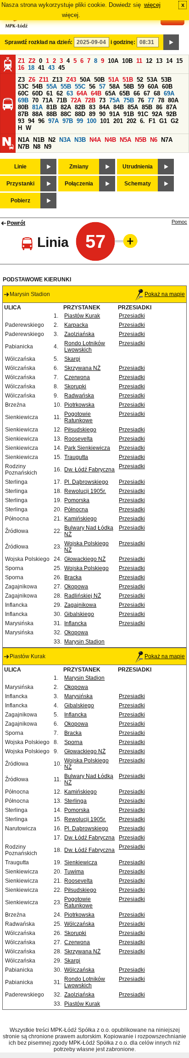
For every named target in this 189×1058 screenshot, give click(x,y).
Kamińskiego (80, 518)
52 (140, 79)
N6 (153, 139)
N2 (52, 139)
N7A (166, 139)
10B (127, 60)
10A (113, 60)
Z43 (71, 79)
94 (31, 121)
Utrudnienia (137, 166)
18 (31, 67)
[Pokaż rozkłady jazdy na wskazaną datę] (171, 42)
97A (53, 121)
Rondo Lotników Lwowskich (84, 346)
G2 (174, 121)
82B (80, 107)
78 (161, 100)
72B (90, 100)
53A (152, 79)
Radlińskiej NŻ (82, 596)
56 (92, 86)
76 (141, 100)
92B (171, 114)
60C (23, 93)
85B (147, 107)
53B (166, 79)
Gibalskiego (79, 614)
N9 (47, 146)
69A (169, 93)
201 (118, 121)
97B (67, 121)
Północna (76, 509)
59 (141, 86)
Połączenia (79, 183)
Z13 (57, 79)
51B (127, 79)
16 (21, 67)
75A (114, 100)
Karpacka (76, 325)
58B (128, 86)
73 (102, 100)
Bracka (73, 577)
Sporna (73, 742)
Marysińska (78, 696)
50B (99, 79)
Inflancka (75, 623)
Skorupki (75, 386)
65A (110, 93)
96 (41, 121)
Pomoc (179, 221)
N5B (140, 139)
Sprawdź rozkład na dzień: (38, 42)
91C (143, 114)
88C (66, 114)
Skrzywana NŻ (82, 368)
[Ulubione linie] (127, 241)
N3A (65, 139)
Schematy (137, 183)
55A (51, 86)
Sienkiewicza (80, 862)
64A (82, 93)
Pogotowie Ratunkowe (78, 417)
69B (23, 100)
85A (133, 107)
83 (92, 107)
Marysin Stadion (84, 641)
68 (157, 93)
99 (80, 121)
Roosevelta (78, 439)
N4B (110, 139)
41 (41, 67)
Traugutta (76, 457)
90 (102, 114)
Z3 (21, 79)
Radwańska (79, 395)
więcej (152, 4)
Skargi (72, 359)
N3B (80, 139)
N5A (125, 139)
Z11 (44, 79)
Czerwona (77, 377)
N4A (95, 139)
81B (51, 107)
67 (147, 93)
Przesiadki (132, 316)
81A (37, 107)
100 (91, 121)
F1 (152, 121)
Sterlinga (75, 801)
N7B (23, 146)
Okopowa (76, 586)
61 (49, 93)
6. (142, 121)
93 (21, 121)
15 (179, 60)
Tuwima (74, 871)
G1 (163, 121)
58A (114, 86)
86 (159, 107)
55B (66, 86)
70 (35, 100)
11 (139, 60)
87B (23, 114)
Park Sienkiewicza (87, 448)
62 (59, 93)
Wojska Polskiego (86, 568)
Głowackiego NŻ (85, 559)
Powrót (16, 223)
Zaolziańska (79, 334)
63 (70, 93)
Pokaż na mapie (165, 294)
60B (167, 86)
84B (118, 107)
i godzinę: (123, 42)
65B (124, 93)
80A (173, 100)
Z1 (21, 60)
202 (131, 121)
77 (151, 100)
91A (114, 114)
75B (128, 100)
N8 (36, 146)
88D (80, 114)
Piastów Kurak (82, 316)
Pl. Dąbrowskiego (86, 482)
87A (171, 107)
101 (105, 121)
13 (159, 60)
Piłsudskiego (80, 429)
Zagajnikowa (80, 605)
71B (61, 100)
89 (92, 114)
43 (51, 67)
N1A (23, 139)
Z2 (31, 60)
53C (23, 86)
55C (80, 86)
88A (37, 114)
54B (37, 86)
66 (136, 93)
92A (157, 114)
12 (149, 60)
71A (47, 100)
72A (76, 100)
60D (37, 93)
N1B (38, 139)
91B (128, 114)
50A (85, 79)
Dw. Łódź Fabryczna (89, 469)
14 (169, 60)
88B (51, 114)
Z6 (31, 79)
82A (66, 107)
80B (23, 107)
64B (96, 93)
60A (153, 86)
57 (102, 86)
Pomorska (76, 500)
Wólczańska (79, 924)
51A (113, 79)
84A (104, 107)
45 (61, 67)
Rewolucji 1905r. (85, 491)
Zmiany (79, 166)
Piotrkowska (79, 405)
